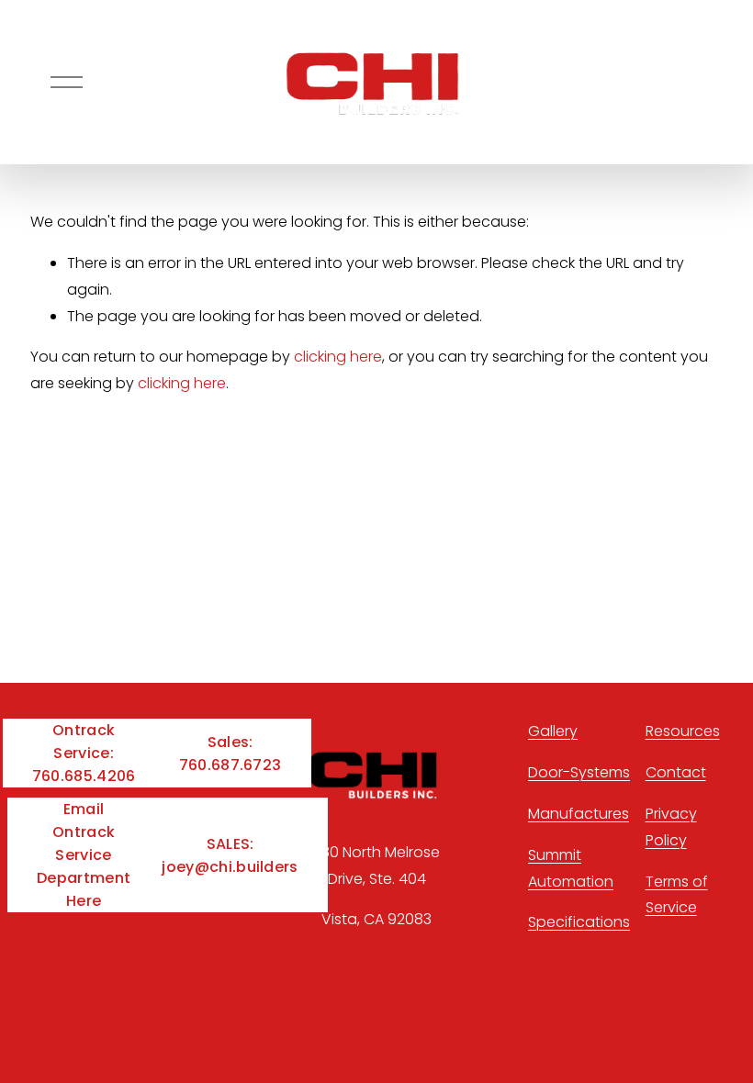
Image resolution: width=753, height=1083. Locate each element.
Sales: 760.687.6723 (230, 753)
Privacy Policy (671, 827)
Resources (683, 731)
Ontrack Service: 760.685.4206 (84, 753)
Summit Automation (570, 868)
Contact (676, 772)
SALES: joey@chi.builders (230, 855)
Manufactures (578, 813)
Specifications (579, 921)
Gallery (553, 731)
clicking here (338, 356)
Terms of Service (677, 895)
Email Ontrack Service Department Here (83, 854)
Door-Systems (579, 772)
